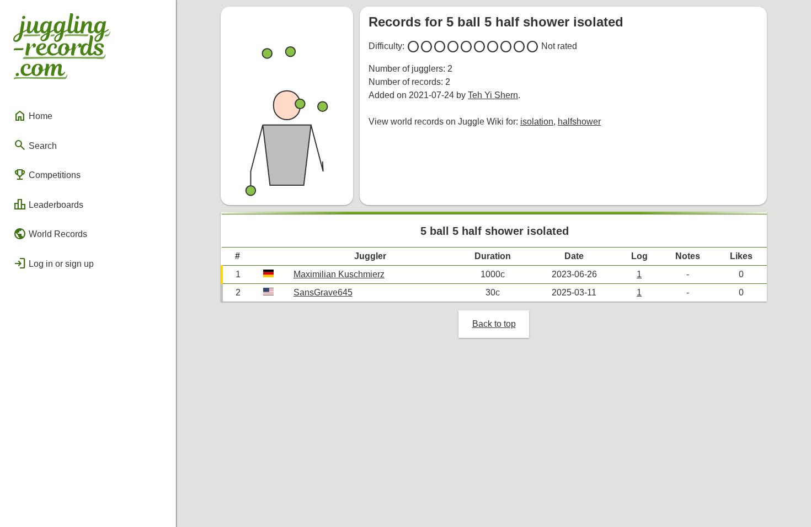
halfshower (579, 121)
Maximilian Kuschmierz (339, 274)
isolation (536, 121)
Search (35, 145)
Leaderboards (48, 204)
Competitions (47, 174)
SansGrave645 (323, 292)
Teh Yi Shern (493, 95)
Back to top (494, 324)
